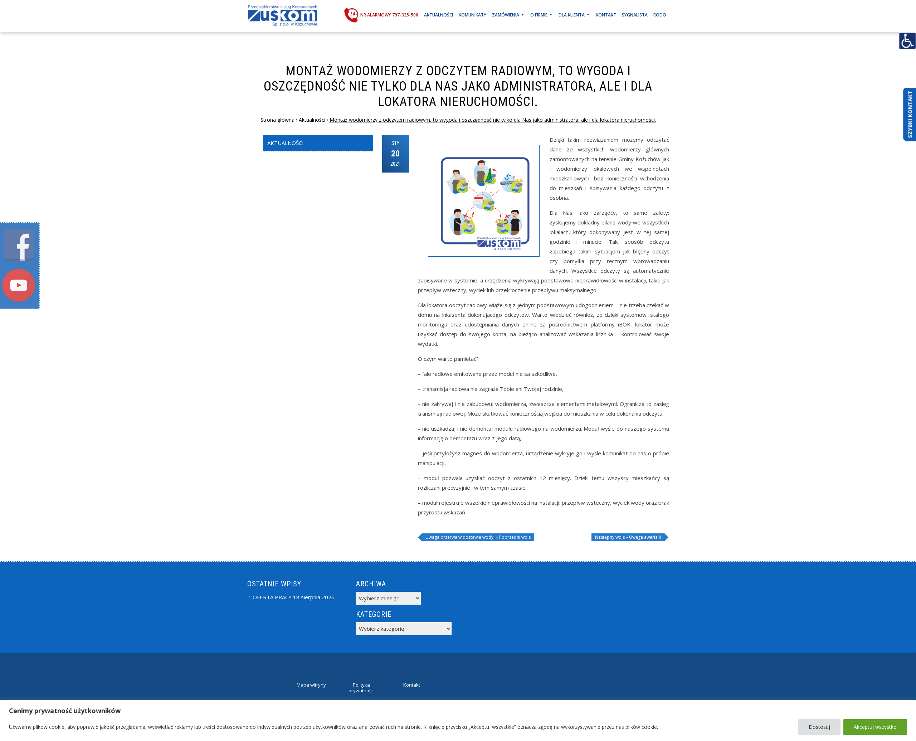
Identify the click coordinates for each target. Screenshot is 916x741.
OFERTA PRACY (272, 597)
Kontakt (606, 15)
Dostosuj (819, 726)
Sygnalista (635, 15)
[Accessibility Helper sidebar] (907, 40)
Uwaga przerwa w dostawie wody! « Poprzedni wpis (478, 537)
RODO (659, 15)
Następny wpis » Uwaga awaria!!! (628, 537)
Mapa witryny (311, 685)
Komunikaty (472, 15)
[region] (458, 720)
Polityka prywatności (362, 688)
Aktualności (438, 15)
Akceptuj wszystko (875, 726)
